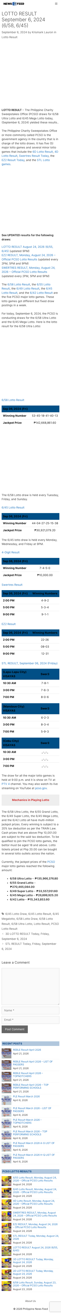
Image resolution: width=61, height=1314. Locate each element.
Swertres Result (12, 584)
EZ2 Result (9, 624)
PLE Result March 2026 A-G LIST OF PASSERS (34, 1145)
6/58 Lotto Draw (27, 918)
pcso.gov (41, 788)
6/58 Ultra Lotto (21, 923)
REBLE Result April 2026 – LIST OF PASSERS (33, 1063)
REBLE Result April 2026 (27, 1049)
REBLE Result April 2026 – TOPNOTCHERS (28, 1075)
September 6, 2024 (15, 122)
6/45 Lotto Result (13, 507)
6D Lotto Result (43, 151)
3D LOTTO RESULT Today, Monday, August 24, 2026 (33, 1261)
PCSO (51, 861)
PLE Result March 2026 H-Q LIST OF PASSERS (34, 1156)
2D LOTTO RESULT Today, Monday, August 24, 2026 (33, 1272)
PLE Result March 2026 (26, 1096)
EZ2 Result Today (13, 160)
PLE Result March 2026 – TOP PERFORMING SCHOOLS (30, 1133)
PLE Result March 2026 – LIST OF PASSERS (32, 1110)
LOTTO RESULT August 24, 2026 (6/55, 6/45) (35, 1249)
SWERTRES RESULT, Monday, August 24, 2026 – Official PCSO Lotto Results (35, 1214)
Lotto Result (9, 37)
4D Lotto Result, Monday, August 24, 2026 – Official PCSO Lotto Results (34, 1202)
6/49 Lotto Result (27, 288)
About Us (30, 1301)
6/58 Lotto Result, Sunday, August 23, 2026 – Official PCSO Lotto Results (34, 1284)
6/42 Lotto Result (41, 292)
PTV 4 (6, 784)
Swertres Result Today (34, 155)
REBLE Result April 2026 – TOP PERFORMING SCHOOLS (31, 1086)
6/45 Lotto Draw (16, 913)
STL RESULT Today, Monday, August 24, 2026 (36, 1237)
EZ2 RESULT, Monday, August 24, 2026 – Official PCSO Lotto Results (35, 1226)
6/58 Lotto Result (18, 284)
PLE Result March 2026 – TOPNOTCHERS (27, 1121)
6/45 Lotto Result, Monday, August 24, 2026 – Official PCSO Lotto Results (35, 1191)
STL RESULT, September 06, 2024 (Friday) (30, 663)
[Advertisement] (30, 76)
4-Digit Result (11, 552)
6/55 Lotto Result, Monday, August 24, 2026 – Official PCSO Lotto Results (35, 1179)
